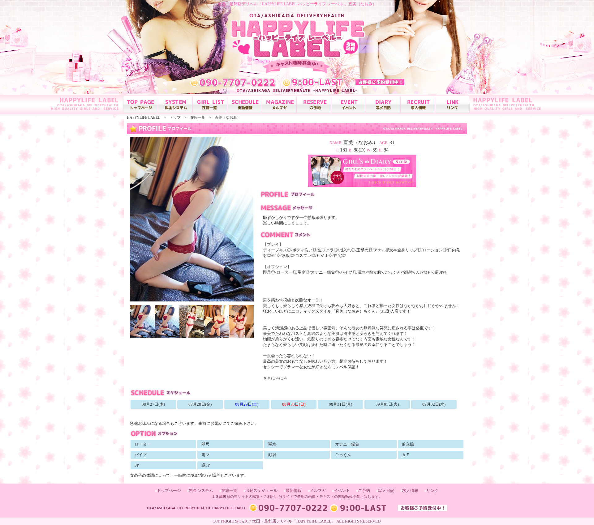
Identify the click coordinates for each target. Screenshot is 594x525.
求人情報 (410, 490)
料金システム (201, 490)
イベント (342, 490)
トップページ (169, 490)
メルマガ (318, 490)
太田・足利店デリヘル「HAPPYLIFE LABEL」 (293, 521)
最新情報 (294, 490)
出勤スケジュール (261, 490)
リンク (432, 490)
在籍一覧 (229, 490)
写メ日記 (386, 490)
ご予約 (364, 490)
